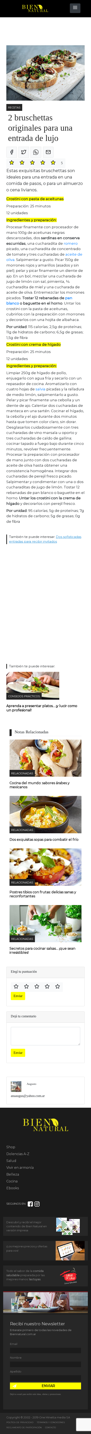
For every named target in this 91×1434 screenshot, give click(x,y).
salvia (41, 389)
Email (13, 1344)
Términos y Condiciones (51, 1422)
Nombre (16, 1357)
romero (71, 243)
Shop (10, 1147)
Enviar (18, 996)
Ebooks (12, 1188)
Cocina (12, 1181)
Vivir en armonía (20, 1168)
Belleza (12, 1174)
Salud (11, 1161)
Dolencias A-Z (17, 1154)
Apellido (15, 1371)
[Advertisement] (40, 31)
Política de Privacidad (19, 1422)
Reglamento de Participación (24, 1427)
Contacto (50, 1427)
